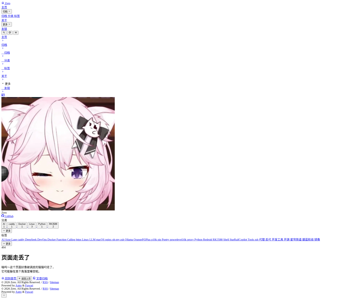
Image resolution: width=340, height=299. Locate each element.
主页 (4, 7)
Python (198, 239)
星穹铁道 (296, 239)
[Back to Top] (4, 295)
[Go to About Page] (170, 152)
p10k (154, 239)
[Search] (4, 33)
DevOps (42, 239)
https (79, 239)
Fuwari (29, 285)
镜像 (317, 239)
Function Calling (66, 239)
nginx (108, 239)
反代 (268, 239)
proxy (190, 239)
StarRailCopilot (239, 239)
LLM (92, 239)
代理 (262, 239)
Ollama (129, 239)
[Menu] (15, 33)
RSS (45, 282)
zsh (257, 239)
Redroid (208, 239)
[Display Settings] (9, 33)
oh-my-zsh (118, 239)
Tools (251, 239)
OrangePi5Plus (142, 239)
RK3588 (218, 239)
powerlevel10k (178, 239)
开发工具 (278, 239)
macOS (100, 239)
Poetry (166, 239)
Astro (18, 285)
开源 (287, 239)
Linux (85, 239)
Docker (51, 239)
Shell (226, 239)
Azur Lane (11, 239)
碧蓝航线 (308, 239)
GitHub (8, 216)
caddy (21, 239)
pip (160, 239)
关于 (4, 20)
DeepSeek (31, 239)
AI (3, 239)
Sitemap (54, 282)
